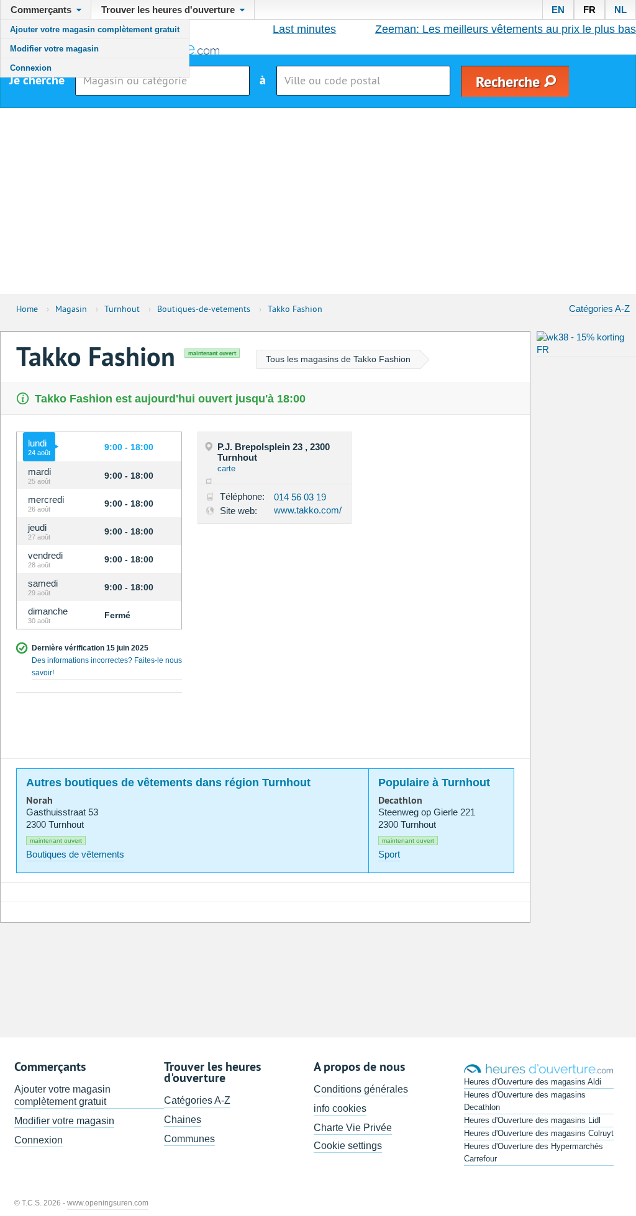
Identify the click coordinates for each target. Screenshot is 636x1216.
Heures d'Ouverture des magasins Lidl (532, 1120)
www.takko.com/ (308, 510)
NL (620, 9)
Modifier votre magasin (54, 48)
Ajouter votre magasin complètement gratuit (94, 29)
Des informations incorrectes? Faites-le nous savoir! (107, 666)
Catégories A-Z (599, 308)
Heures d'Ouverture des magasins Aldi (532, 1081)
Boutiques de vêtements (75, 854)
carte (226, 468)
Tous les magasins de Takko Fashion (338, 359)
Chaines (182, 1119)
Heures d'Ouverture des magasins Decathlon (525, 1101)
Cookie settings (348, 1145)
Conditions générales (361, 1089)
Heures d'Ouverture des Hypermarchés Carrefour (533, 1152)
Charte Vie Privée (353, 1127)
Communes (189, 1139)
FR (589, 9)
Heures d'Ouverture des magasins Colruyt (539, 1133)
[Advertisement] (318, 201)
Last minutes (304, 29)
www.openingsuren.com (107, 1203)
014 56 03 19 (300, 497)
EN (558, 9)
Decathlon (400, 800)
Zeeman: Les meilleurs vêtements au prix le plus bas (505, 29)
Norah (39, 800)
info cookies (340, 1108)
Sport (389, 854)
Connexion (31, 68)
